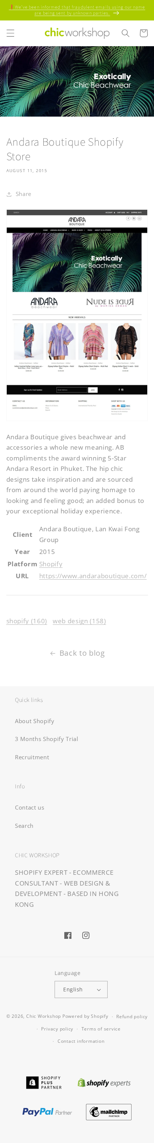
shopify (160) (26, 621)
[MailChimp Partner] (109, 1111)
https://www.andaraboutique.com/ (93, 576)
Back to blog (82, 653)
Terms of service (101, 1029)
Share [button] (23, 194)
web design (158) (79, 621)
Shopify (51, 564)
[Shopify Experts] (104, 1081)
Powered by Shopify (85, 1016)
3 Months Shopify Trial (46, 739)
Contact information (81, 1041)
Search (24, 826)
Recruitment (32, 757)
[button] (10, 33)
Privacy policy (57, 1029)
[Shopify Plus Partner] (43, 1081)
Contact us (29, 807)
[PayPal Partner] (47, 1111)
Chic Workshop (43, 1016)
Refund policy (132, 1016)
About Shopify (35, 721)
